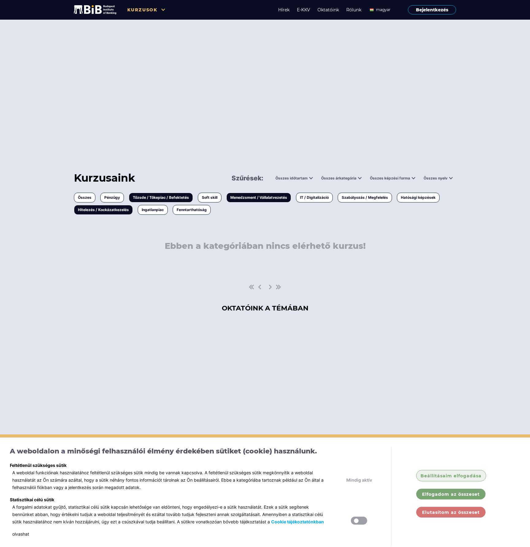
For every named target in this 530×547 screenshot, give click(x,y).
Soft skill (209, 197)
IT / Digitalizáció (314, 197)
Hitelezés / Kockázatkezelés (103, 209)
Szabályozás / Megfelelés (365, 197)
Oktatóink (328, 10)
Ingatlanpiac (153, 209)
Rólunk (353, 10)
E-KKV (303, 10)
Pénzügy (112, 197)
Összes (84, 197)
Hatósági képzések (418, 197)
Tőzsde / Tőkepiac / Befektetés (161, 197)
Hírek (284, 10)
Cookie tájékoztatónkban (297, 521)
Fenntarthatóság (192, 209)
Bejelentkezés (432, 10)
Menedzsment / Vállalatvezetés (258, 197)
